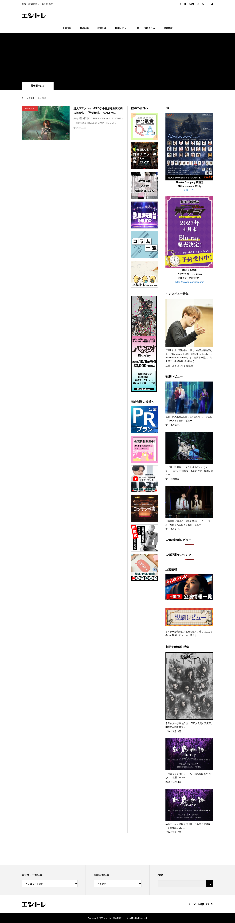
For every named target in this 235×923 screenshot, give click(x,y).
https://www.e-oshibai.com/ (189, 282)
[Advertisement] (117, 58)
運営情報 (168, 28)
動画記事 (84, 28)
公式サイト (190, 190)
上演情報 (66, 28)
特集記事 (102, 28)
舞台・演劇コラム (146, 28)
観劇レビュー (122, 28)
